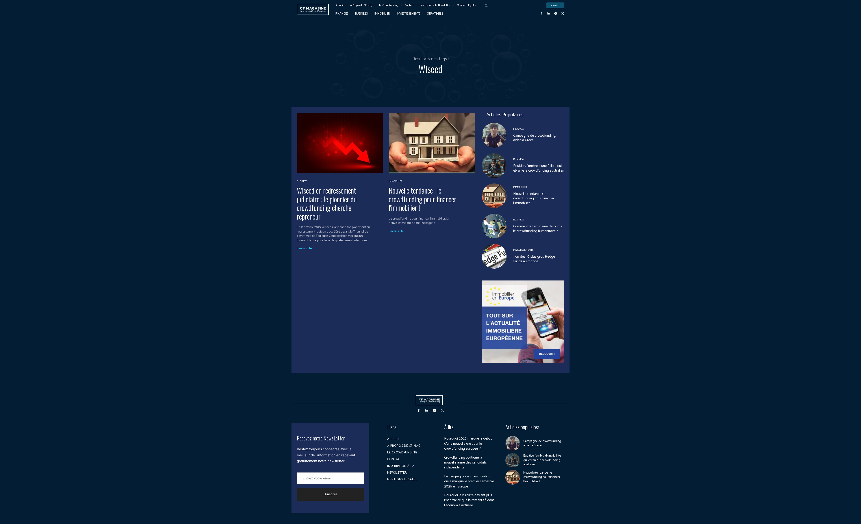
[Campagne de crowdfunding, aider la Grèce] (494, 135)
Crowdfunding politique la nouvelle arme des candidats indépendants (465, 463)
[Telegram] (555, 13)
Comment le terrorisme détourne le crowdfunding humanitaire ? (537, 228)
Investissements (523, 250)
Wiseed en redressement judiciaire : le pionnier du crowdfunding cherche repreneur (327, 203)
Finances (518, 129)
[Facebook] (541, 13)
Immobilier (395, 181)
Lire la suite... (305, 248)
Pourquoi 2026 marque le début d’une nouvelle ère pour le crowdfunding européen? (468, 444)
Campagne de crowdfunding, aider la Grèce (534, 138)
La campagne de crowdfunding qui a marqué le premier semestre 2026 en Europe (469, 481)
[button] (486, 5)
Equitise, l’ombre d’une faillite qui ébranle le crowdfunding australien (538, 168)
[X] (562, 13)
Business (302, 181)
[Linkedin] (548, 13)
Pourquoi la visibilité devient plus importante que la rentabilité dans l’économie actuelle (469, 500)
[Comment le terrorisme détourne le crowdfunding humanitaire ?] (494, 226)
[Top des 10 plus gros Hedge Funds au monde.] (494, 256)
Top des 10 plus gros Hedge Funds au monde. (534, 259)
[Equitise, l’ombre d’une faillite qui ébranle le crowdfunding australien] (494, 165)
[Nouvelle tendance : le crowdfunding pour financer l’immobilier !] (432, 143)
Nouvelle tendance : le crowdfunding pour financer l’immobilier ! (422, 199)
